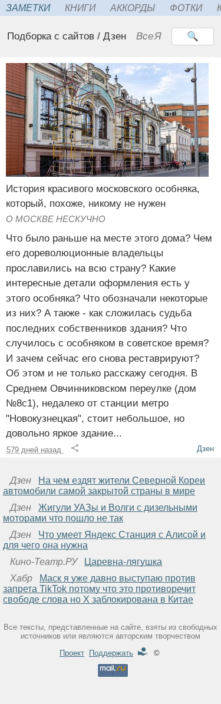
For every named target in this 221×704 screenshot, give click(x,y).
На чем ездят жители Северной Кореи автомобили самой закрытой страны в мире (104, 485)
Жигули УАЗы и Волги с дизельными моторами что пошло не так (100, 513)
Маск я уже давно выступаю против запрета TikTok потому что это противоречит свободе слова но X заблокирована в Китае (99, 588)
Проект (72, 653)
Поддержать (111, 653)
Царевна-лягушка (123, 562)
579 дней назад (35, 449)
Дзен (205, 448)
